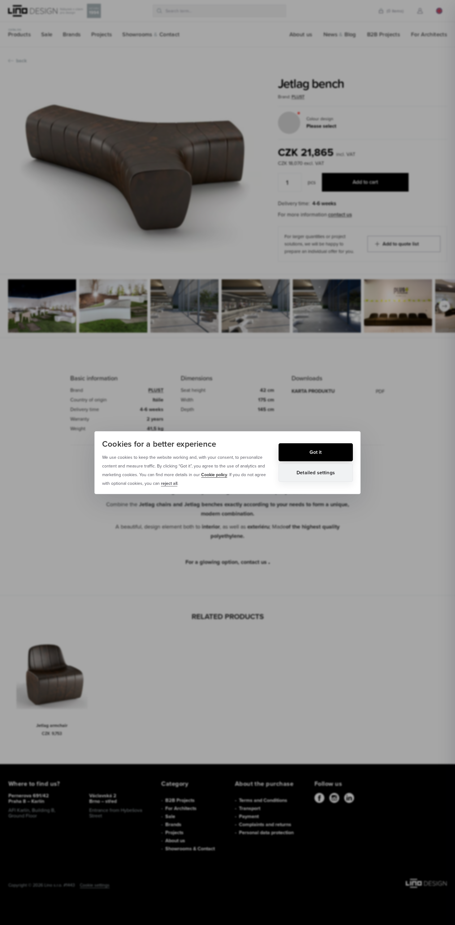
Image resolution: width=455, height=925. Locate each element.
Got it (316, 452)
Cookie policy (214, 474)
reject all (169, 483)
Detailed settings (316, 472)
